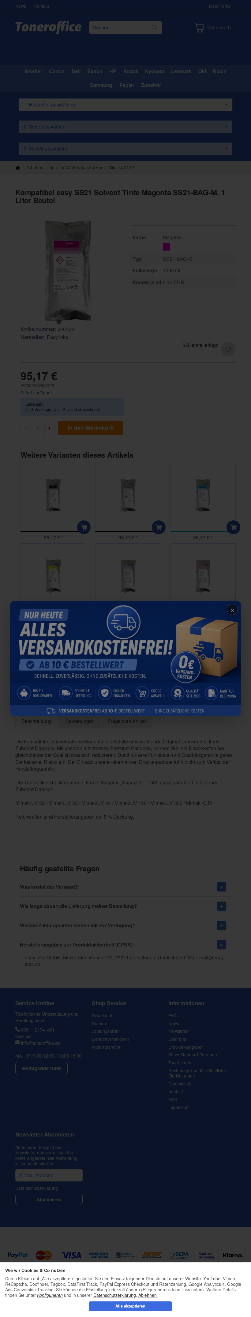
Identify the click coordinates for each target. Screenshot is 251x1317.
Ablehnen (147, 1295)
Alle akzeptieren (130, 1306)
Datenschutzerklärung (114, 1295)
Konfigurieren (50, 1295)
